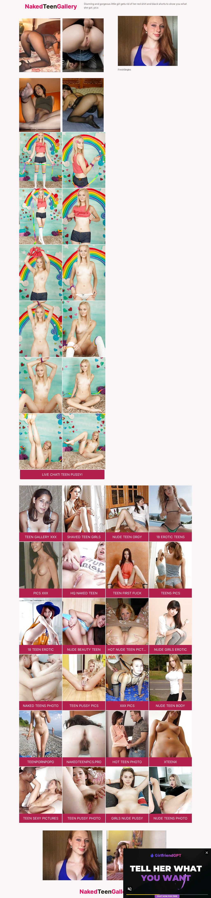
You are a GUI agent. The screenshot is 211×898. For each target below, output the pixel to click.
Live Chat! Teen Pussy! (62, 474)
